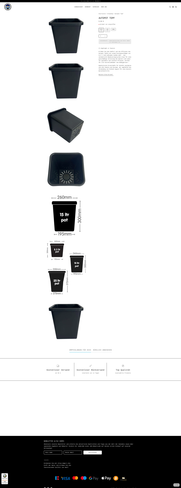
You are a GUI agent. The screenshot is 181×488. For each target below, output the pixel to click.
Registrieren (93, 452)
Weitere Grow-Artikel (106, 74)
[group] (90, 1)
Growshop (110, 13)
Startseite (102, 13)
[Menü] (7, 474)
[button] (78, 6)
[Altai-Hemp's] (7, 6)
